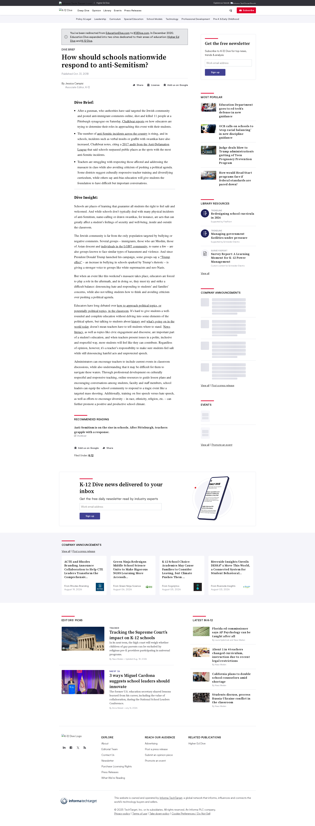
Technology (172, 19)
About (104, 743)
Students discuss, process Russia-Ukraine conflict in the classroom (231, 698)
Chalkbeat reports (133, 121)
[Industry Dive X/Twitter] (77, 747)
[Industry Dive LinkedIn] (64, 747)
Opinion (96, 10)
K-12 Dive (86, 40)
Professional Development (196, 19)
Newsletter (107, 760)
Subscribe (248, 10)
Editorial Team (109, 749)
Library (107, 10)
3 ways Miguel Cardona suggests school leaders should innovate (139, 681)
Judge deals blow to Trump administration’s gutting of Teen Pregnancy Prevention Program (236, 155)
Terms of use (139, 813)
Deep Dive (83, 10)
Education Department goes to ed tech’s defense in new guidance (236, 110)
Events (118, 10)
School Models (154, 19)
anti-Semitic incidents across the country (122, 133)
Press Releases (133, 10)
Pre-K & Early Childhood (226, 19)
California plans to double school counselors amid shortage (231, 678)
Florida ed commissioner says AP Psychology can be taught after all (231, 632)
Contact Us (107, 755)
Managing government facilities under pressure (229, 236)
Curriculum (115, 19)
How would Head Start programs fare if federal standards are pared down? (235, 178)
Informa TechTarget (171, 797)
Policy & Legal (83, 19)
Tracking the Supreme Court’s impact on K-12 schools (138, 635)
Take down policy (159, 813)
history (135, 321)
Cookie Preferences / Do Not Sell (191, 813)
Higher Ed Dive (102, 3)
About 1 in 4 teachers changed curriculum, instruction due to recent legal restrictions (231, 655)
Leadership (100, 19)
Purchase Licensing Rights (116, 766)
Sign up (215, 72)
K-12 (91, 455)
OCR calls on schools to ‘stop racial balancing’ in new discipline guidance (236, 132)
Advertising (151, 743)
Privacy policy (122, 813)
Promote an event (221, 444)
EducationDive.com (118, 33)
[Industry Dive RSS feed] (84, 747)
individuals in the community (124, 246)
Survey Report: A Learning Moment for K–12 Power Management (230, 257)
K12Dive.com (141, 33)
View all (205, 273)
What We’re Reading (113, 777)
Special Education (133, 19)
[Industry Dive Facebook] (71, 747)
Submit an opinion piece (159, 755)
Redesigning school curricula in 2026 (232, 215)
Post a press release (222, 385)
